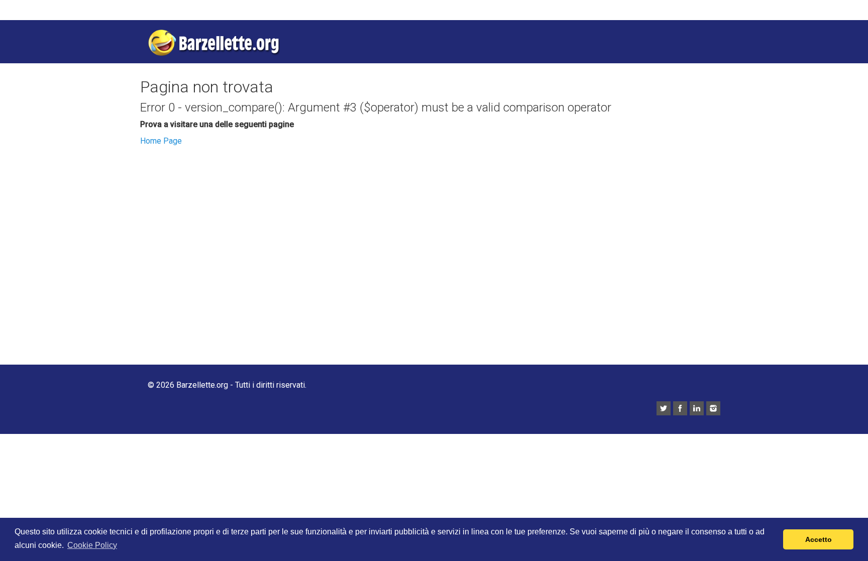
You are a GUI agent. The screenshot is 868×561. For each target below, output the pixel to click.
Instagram (713, 408)
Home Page (161, 141)
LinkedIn (697, 408)
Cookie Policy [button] (92, 545)
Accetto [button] (818, 539)
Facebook (680, 408)
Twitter (664, 408)
